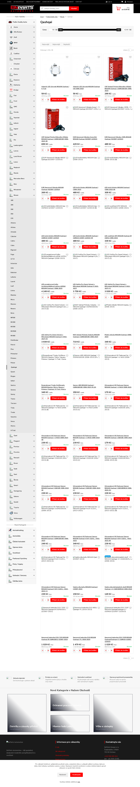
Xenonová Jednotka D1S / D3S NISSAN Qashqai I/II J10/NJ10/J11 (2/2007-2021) (54, 638)
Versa (13, 421)
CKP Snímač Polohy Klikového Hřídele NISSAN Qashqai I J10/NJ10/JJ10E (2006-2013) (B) (55, 139)
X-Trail (13, 430)
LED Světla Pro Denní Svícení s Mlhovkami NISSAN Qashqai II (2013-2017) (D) (54, 337)
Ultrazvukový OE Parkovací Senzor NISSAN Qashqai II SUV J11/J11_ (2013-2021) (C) (54, 589)
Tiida (12, 408)
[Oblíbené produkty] (122, 2)
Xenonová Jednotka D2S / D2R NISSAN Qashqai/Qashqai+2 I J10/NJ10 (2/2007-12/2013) (118, 639)
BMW (16, 43)
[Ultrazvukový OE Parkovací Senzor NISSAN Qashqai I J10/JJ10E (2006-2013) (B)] (55, 469)
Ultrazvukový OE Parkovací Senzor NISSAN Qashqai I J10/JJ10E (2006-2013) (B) (55, 488)
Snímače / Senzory (19, 575)
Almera (13, 223)
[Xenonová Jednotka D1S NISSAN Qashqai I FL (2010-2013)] (87, 620)
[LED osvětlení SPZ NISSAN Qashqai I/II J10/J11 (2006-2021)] (118, 219)
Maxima (13, 295)
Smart (16, 485)
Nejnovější (45, 44)
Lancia (16, 151)
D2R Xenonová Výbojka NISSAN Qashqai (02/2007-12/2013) (52, 189)
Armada (13, 232)
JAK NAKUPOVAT (18, 2)
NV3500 (13, 331)
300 (12, 209)
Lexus (16, 162)
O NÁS (9, 2)
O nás (57, 747)
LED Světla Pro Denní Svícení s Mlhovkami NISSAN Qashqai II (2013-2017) (86, 286)
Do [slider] (119, 30)
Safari (13, 381)
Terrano (13, 403)
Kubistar (14, 272)
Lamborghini (18, 145)
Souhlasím (76, 775)
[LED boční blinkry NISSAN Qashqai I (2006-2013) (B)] (118, 170)
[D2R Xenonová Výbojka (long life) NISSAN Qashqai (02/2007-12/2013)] (87, 120)
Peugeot (17, 441)
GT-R (12, 259)
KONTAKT (79, 2)
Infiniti (16, 123)
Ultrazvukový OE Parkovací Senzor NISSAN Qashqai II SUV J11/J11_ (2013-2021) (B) (118, 539)
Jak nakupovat (60, 751)
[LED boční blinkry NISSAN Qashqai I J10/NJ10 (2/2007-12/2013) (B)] (87, 219)
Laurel (13, 281)
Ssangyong (18, 491)
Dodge (16, 90)
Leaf (12, 286)
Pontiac (16, 447)
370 (12, 218)
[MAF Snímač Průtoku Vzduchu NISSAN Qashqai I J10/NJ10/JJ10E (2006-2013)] (87, 318)
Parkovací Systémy (20, 559)
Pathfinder (14, 340)
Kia (15, 140)
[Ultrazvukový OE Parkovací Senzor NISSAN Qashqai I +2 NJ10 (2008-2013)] (118, 368)
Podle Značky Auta (20, 22)
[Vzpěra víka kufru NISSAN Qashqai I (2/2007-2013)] (87, 570)
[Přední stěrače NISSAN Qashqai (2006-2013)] (118, 318)
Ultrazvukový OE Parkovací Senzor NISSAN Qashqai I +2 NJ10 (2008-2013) (118, 386)
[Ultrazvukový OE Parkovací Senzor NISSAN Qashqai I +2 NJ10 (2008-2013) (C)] (87, 419)
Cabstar (13, 236)
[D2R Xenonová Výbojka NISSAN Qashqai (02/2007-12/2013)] (55, 170)
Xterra (13, 426)
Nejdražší (66, 44)
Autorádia (16, 536)
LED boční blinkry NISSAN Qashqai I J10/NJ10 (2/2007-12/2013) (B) (85, 237)
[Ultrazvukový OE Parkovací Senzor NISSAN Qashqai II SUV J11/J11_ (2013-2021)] (87, 520)
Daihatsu (17, 85)
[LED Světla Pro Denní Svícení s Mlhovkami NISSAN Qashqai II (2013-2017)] (87, 267)
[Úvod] (22, 8)
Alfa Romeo (18, 32)
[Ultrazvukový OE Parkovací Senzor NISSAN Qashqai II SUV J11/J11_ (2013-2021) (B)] (118, 520)
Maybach (17, 167)
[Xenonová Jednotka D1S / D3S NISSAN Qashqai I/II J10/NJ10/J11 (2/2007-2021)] (55, 620)
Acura (16, 27)
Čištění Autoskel (19, 542)
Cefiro (13, 241)
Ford (15, 101)
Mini (15, 184)
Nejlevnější (56, 44)
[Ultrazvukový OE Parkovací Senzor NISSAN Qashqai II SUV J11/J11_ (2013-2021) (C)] (55, 570)
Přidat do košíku (58, 99)
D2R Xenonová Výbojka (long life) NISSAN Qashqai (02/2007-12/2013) (85, 138)
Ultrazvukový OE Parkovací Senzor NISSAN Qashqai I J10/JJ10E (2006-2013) (118, 437)
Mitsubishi (17, 190)
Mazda (16, 173)
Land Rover (18, 156)
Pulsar (13, 363)
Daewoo (17, 80)
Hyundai (16, 118)
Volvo (16, 513)
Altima (13, 227)
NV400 (13, 336)
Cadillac (16, 54)
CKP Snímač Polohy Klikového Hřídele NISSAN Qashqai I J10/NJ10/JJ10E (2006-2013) (118, 89)
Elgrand (13, 250)
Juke (12, 268)
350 (12, 214)
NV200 (13, 322)
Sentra (13, 385)
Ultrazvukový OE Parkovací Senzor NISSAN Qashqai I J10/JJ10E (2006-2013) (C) (86, 488)
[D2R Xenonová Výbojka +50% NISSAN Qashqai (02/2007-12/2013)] (118, 120)
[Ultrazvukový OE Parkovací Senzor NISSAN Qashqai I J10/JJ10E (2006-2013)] (118, 419)
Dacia (16, 74)
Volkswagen (18, 518)
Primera (13, 358)
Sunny (13, 394)
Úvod (42, 17)
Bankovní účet (60, 759)
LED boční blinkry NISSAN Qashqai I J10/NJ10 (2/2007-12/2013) (54, 237)
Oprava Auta (17, 547)
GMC (15, 107)
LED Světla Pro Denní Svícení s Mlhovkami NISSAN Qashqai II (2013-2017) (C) (117, 286)
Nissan (16, 195)
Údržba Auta (17, 581)
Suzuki (16, 502)
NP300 (13, 318)
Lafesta (13, 277)
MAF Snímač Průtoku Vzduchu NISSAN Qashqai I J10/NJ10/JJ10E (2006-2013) (86, 336)
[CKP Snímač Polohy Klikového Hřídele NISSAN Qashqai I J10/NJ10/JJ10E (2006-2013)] (118, 70)
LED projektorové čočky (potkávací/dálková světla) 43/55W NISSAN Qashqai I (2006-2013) (53, 286)
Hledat (74, 8)
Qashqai (14, 367)
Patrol (13, 345)
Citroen (16, 69)
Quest (13, 372)
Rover (16, 463)
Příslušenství (17, 570)
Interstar (14, 263)
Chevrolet (17, 59)
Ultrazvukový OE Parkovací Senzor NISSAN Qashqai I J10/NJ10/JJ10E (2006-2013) (55, 539)
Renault (16, 458)
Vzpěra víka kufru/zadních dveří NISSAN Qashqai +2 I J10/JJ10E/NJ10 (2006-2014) (118, 588)
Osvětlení (16, 553)
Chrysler (17, 64)
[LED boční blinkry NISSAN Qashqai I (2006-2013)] (87, 170)
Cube (12, 245)
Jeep (15, 134)
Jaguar (16, 129)
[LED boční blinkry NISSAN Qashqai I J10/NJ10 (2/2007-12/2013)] (55, 219)
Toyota (16, 507)
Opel (15, 436)
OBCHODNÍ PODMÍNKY (33, 2)
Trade (13, 412)
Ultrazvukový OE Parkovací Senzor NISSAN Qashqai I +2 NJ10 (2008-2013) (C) (86, 438)
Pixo (12, 349)
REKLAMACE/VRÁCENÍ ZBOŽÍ (64, 2)
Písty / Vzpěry (18, 564)
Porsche (16, 452)
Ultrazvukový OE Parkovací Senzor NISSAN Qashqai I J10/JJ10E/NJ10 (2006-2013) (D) (118, 488)
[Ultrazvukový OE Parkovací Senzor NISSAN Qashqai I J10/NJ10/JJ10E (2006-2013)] (55, 520)
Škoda (16, 480)
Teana (13, 399)
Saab (15, 469)
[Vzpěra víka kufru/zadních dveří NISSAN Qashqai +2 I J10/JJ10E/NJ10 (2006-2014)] (118, 570)
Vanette (13, 417)
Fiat (15, 95)
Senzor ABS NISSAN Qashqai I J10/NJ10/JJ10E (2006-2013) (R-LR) (84, 386)
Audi (15, 37)
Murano (13, 304)
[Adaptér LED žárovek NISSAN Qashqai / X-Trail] (55, 70)
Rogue (13, 376)
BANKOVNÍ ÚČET (48, 2)
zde (79, 782)
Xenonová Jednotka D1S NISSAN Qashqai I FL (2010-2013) (84, 638)
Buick (15, 48)
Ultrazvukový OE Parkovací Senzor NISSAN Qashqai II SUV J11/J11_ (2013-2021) (86, 539)
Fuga (12, 254)
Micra (12, 300)
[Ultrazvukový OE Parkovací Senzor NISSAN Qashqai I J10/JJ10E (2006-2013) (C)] (87, 469)
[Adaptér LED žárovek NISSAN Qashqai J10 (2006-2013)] (87, 70)
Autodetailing (18, 530)
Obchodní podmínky (62, 755)
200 (12, 205)
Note (12, 313)
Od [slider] (60, 30)
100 (12, 200)
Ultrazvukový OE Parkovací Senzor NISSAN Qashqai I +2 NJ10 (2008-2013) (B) (54, 438)
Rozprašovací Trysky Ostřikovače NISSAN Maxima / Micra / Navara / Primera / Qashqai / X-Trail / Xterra (53, 387)
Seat (15, 474)
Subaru (16, 496)
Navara (13, 309)
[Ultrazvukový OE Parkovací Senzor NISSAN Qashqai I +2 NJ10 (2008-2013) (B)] (55, 419)
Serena (13, 390)
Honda (16, 112)
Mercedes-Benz (19, 179)
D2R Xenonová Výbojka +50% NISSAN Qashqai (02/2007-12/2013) (118, 138)
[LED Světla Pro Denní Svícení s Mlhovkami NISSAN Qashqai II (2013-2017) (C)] (118, 267)
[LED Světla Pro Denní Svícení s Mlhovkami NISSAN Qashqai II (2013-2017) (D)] (55, 318)
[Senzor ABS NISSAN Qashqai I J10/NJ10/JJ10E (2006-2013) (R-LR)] (87, 368)
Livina (13, 291)
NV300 (13, 327)
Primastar (14, 354)
